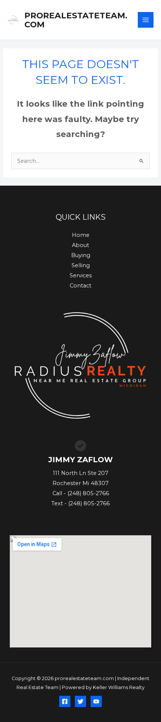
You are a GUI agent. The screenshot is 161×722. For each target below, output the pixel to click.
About (80, 245)
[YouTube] (96, 701)
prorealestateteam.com (75, 19)
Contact (80, 285)
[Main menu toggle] (146, 20)
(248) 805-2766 (88, 493)
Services (81, 275)
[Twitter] (80, 701)
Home (80, 235)
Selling (81, 265)
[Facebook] (64, 701)
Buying (80, 255)
